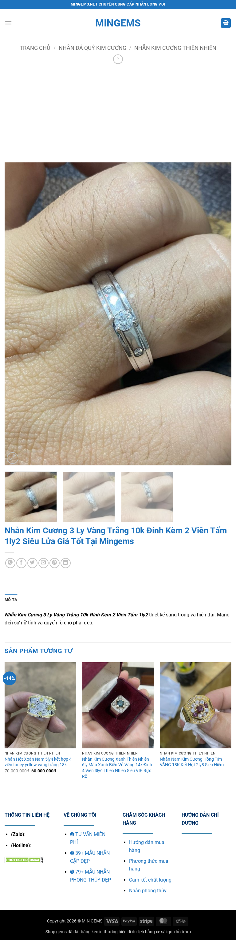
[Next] (219, 314)
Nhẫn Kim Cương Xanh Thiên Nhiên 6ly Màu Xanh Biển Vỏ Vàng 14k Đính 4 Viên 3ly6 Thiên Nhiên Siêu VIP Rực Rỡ (117, 768)
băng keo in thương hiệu (104, 931)
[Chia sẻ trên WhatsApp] (10, 563)
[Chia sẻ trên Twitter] (32, 563)
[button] (8, 22)
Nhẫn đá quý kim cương (92, 48)
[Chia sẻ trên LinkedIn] (66, 563)
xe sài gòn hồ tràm (173, 931)
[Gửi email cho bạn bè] (43, 563)
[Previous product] (118, 59)
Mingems (118, 23)
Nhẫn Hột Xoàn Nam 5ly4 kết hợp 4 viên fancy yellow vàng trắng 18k (38, 762)
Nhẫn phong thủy (148, 891)
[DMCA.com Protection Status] (24, 859)
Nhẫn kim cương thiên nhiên (175, 48)
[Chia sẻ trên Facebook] (21, 563)
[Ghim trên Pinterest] (54, 563)
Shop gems (56, 931)
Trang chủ (35, 48)
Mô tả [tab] (11, 599)
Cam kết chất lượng (150, 880)
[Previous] (16, 314)
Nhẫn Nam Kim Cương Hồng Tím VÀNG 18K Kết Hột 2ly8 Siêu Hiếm (192, 762)
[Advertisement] (118, 112)
